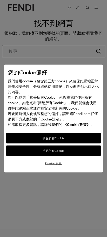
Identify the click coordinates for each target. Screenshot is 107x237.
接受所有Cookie (53, 138)
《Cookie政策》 (76, 125)
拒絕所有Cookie (53, 150)
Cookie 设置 (53, 163)
